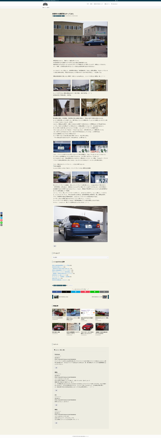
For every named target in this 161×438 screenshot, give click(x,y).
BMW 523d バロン (56, 278)
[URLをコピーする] (104, 292)
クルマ (64, 285)
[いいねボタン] (54, 246)
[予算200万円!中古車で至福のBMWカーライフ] (45, 4)
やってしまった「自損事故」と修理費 (60, 276)
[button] (56, 292)
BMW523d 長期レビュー (57, 267)
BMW (55, 285)
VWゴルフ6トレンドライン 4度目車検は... (61, 271)
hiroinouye (57, 354)
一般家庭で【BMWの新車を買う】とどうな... (62, 273)
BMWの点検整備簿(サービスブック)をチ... (61, 270)
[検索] (117, 0)
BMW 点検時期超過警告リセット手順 (60, 265)
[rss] (116, 0)
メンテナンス (70, 285)
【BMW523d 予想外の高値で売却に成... (61, 268)
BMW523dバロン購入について (59, 275)
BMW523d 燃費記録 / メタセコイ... (60, 279)
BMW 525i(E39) (59, 285)
